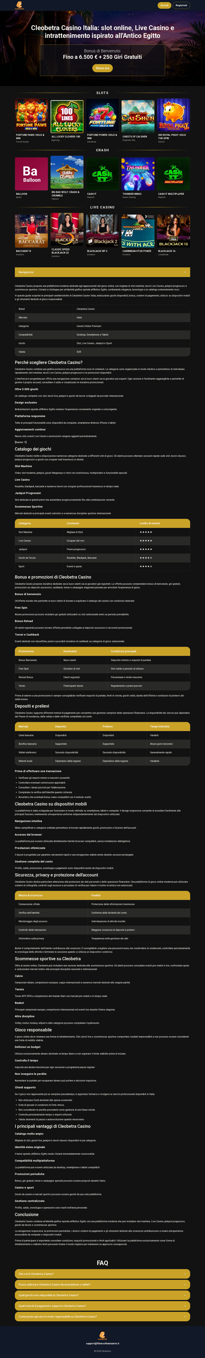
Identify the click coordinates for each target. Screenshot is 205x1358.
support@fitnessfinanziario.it (102, 1343)
